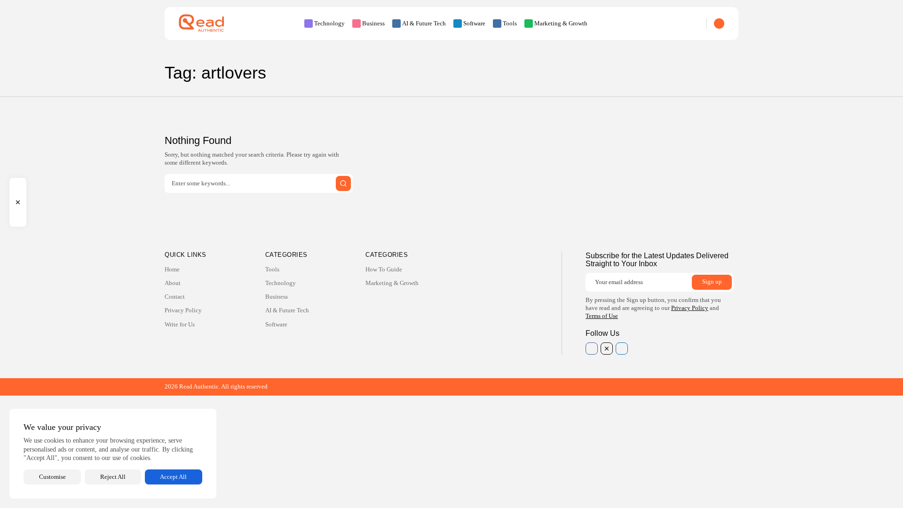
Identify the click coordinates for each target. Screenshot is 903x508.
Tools (510, 23)
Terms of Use (602, 315)
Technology (329, 23)
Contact (175, 296)
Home (172, 269)
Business (373, 23)
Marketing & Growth (560, 23)
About (173, 282)
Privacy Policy (183, 310)
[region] (112, 454)
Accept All (173, 476)
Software (474, 23)
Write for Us (180, 324)
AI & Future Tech (424, 23)
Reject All (113, 476)
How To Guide (383, 269)
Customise (52, 476)
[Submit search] (343, 183)
